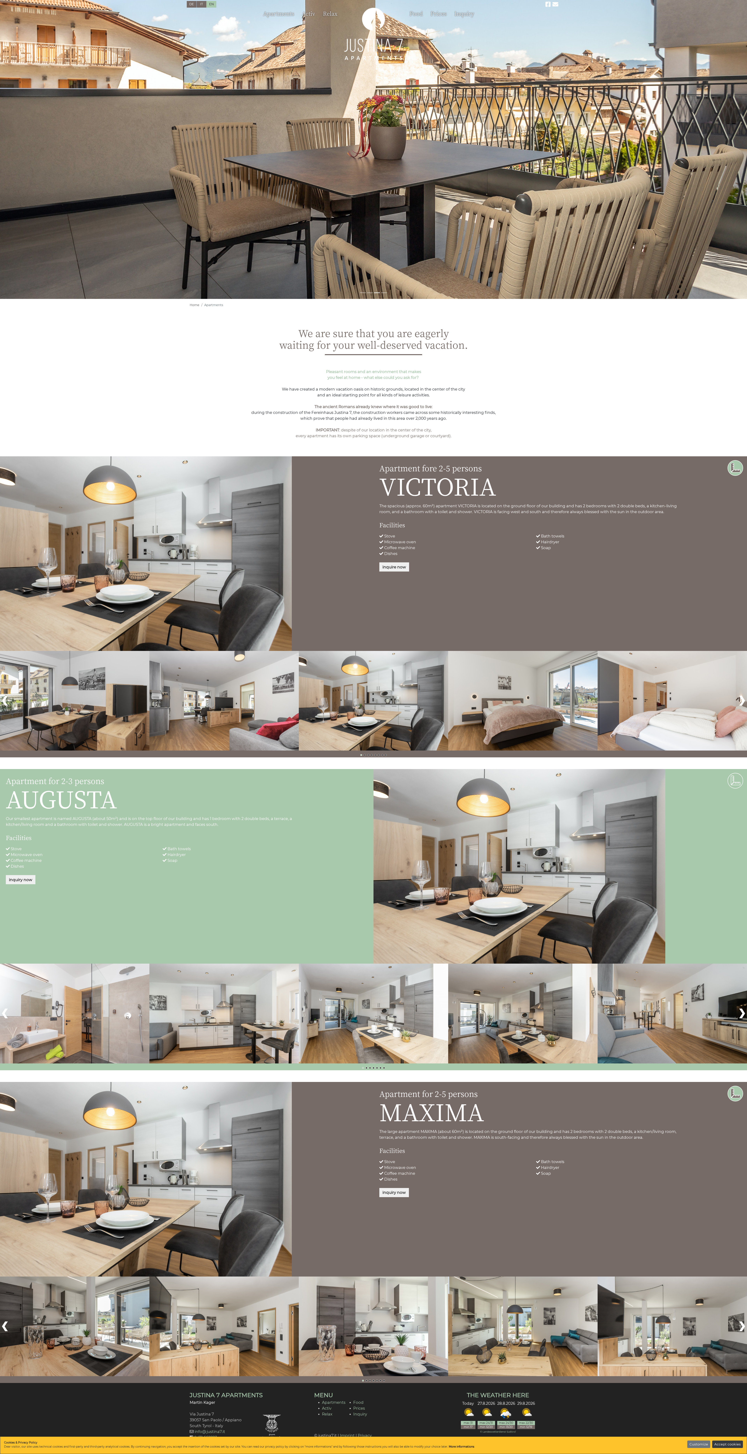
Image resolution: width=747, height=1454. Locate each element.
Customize (698, 1444)
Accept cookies (727, 1444)
